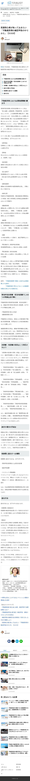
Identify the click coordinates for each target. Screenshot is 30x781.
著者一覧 (18, 767)
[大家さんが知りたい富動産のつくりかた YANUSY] (15, 2)
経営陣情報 (18, 769)
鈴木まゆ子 (7, 39)
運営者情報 (18, 764)
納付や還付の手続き (9, 88)
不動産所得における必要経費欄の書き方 (15, 78)
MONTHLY (25, 650)
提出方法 (6, 93)
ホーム (2, 764)
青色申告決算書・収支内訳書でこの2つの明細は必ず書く (15, 82)
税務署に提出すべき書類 (10, 90)
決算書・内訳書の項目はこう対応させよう (15, 85)
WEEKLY (15, 650)
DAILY (5, 650)
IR (1, 773)
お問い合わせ (4, 767)
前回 (2, 67)
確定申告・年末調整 (5, 20)
